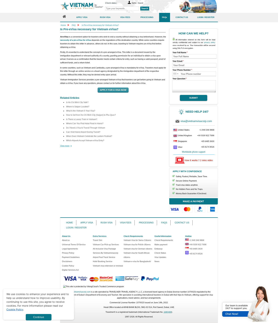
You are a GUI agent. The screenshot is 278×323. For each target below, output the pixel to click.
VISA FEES (125, 222)
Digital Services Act (70, 270)
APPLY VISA (86, 222)
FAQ (73, 25)
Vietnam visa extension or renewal (108, 266)
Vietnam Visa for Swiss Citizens (137, 240)
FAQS (164, 222)
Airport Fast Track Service (104, 257)
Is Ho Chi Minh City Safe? (77, 102)
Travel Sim (97, 240)
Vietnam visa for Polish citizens (137, 244)
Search (144, 8)
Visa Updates (160, 257)
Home (63, 25)
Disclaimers (67, 261)
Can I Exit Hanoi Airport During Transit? (83, 132)
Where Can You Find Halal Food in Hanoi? (84, 123)
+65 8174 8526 (207, 147)
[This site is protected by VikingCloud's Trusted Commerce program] (93, 286)
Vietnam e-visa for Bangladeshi (137, 261)
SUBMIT (193, 98)
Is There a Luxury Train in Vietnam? (81, 119)
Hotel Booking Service (102, 261)
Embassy (158, 249)
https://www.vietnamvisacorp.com (81, 6)
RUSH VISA (106, 222)
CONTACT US (182, 222)
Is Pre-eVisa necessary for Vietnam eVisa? (100, 25)
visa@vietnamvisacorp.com (196, 121)
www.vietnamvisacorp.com (79, 292)
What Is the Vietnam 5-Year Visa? (80, 111)
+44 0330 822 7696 (205, 135)
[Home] (64, 17)
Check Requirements (163, 240)
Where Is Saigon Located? (77, 107)
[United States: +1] (174, 74)
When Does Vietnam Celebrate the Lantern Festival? (89, 136)
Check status (110, 3)
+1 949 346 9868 (206, 130)
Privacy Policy (68, 253)
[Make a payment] (193, 207)
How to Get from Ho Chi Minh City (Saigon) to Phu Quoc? (91, 115)
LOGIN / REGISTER (76, 227)
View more (65, 146)
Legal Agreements (70, 249)
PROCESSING (146, 222)
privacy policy (209, 42)
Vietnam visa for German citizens (138, 249)
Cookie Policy (68, 266)
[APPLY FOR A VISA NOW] (113, 90)
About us (66, 240)
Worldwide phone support (193, 152)
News (156, 261)
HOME (69, 222)
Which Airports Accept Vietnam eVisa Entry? (85, 140)
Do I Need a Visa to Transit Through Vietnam (85, 128)
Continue (38, 317)
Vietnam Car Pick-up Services (106, 244)
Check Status (160, 253)
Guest (140, 3)
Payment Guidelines (71, 257)
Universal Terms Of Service (74, 244)
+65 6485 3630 (207, 141)
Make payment (160, 244)
